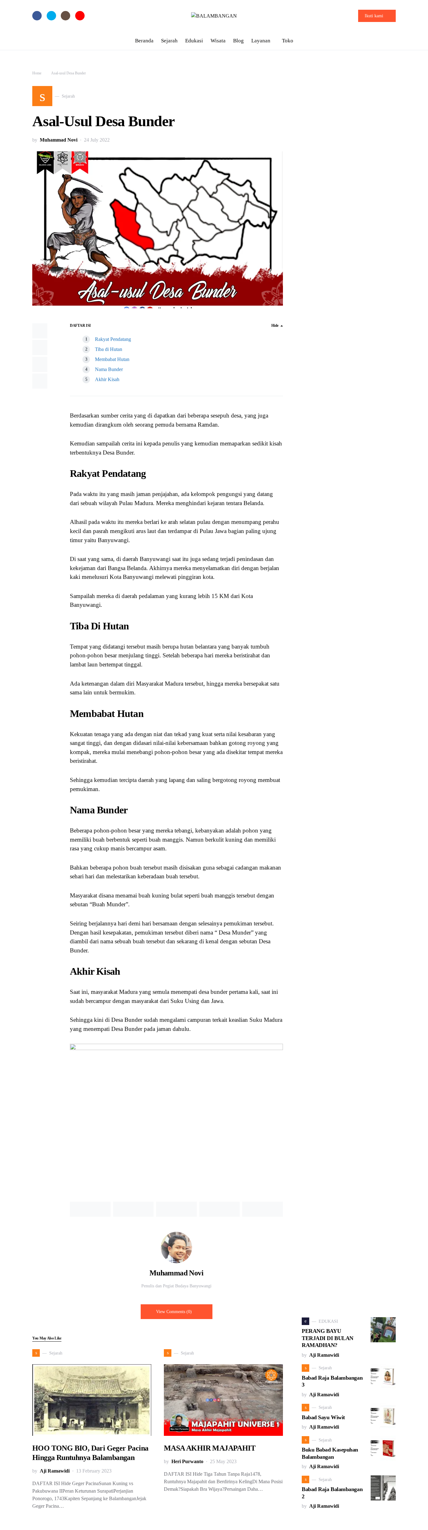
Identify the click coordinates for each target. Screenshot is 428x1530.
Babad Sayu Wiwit (323, 1417)
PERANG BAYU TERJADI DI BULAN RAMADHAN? (327, 1338)
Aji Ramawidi (55, 1470)
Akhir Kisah (107, 379)
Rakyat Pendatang (113, 339)
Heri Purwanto (187, 1461)
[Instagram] (65, 15)
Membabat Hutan (112, 359)
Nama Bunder (109, 369)
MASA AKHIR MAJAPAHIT (209, 1448)
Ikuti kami (374, 15)
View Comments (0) (174, 1311)
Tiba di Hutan (108, 349)
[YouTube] (80, 15)
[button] (394, 40)
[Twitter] (51, 15)
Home (36, 73)
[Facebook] (37, 15)
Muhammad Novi (58, 140)
